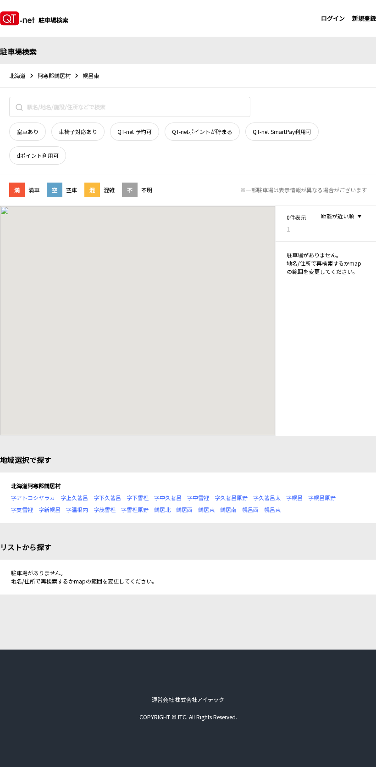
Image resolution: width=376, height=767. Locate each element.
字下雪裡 (138, 497)
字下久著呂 (107, 497)
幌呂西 (250, 509)
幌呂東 (272, 509)
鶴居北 (162, 509)
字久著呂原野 (231, 497)
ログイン (333, 18)
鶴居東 (206, 509)
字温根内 (77, 509)
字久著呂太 (267, 497)
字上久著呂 (74, 497)
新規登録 (364, 18)
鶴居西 (184, 509)
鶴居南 (228, 509)
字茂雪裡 (105, 509)
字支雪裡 (22, 509)
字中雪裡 (198, 497)
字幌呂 (294, 497)
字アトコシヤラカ (33, 497)
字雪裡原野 (135, 509)
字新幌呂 (50, 509)
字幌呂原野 (322, 497)
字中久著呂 (168, 497)
